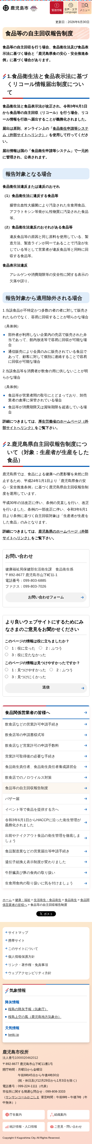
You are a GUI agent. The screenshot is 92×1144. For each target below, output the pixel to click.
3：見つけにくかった (29, 677)
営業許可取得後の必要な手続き (30, 756)
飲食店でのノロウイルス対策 (28, 777)
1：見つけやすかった (29, 670)
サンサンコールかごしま (22, 1097)
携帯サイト (16, 940)
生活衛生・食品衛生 (47, 900)
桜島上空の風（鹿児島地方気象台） (34, 1017)
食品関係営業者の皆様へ (27, 712)
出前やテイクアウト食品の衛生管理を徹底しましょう (42, 838)
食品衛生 (71, 900)
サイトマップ (18, 932)
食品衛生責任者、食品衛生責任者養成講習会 (41, 767)
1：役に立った (23, 648)
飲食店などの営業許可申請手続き (32, 724)
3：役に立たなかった (29, 655)
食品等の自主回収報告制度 (26, 788)
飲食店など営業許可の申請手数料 (32, 745)
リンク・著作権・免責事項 (28, 965)
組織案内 (60, 1114)
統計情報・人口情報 (23, 1126)
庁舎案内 (15, 1114)
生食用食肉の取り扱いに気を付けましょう (39, 883)
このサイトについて (23, 949)
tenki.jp (13, 1035)
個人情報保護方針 (21, 957)
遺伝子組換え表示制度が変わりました (35, 862)
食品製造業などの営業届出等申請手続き (37, 851)
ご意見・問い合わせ (68, 1126)
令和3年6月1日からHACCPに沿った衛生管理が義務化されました (43, 822)
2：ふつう (54, 648)
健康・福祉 (22, 900)
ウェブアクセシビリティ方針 (29, 973)
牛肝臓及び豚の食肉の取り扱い (30, 873)
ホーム (7, 900)
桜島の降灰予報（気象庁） (28, 1009)
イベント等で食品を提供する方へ (32, 809)
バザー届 (12, 799)
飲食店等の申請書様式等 (24, 735)
